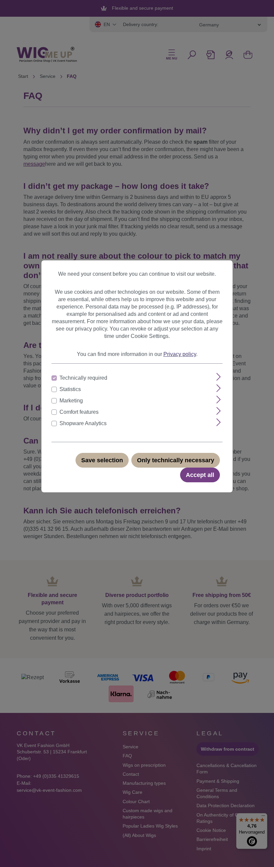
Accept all (200, 475)
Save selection (102, 460)
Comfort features (79, 412)
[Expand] (219, 377)
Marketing (71, 400)
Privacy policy (179, 354)
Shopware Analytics (83, 423)
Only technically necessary (175, 460)
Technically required (83, 378)
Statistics (70, 389)
